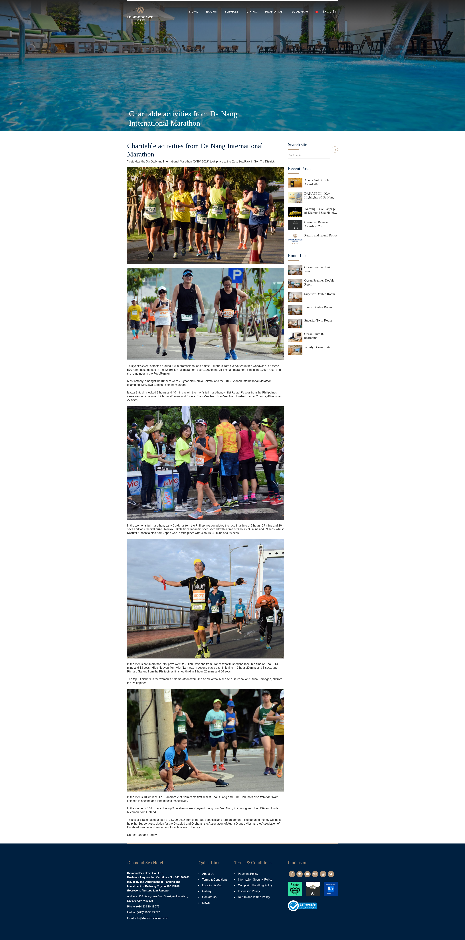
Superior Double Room (319, 294)
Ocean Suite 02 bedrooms (314, 336)
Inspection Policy (249, 891)
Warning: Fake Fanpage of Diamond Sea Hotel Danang (320, 211)
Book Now (300, 11)
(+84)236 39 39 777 (147, 906)
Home (193, 11)
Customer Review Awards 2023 (316, 224)
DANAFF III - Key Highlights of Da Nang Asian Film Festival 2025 (321, 196)
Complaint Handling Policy (255, 885)
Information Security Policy (255, 879)
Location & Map (212, 885)
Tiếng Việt (328, 11)
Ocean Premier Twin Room (317, 269)
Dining (251, 11)
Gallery (206, 891)
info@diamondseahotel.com (151, 918)
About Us (208, 873)
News (206, 902)
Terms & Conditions (214, 879)
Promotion (274, 11)
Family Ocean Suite (317, 347)
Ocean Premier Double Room (319, 282)
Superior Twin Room (318, 320)
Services (231, 11)
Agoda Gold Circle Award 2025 (316, 182)
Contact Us (209, 897)
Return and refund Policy (320, 235)
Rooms (211, 11)
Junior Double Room (318, 307)
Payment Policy (248, 873)
